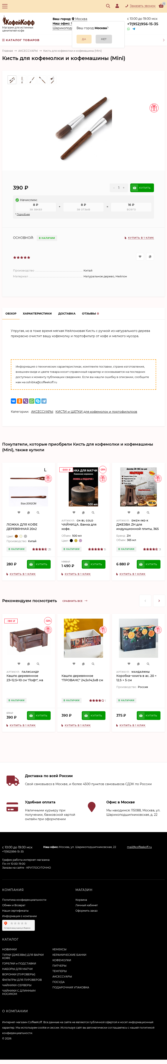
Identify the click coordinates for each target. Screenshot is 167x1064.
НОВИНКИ (9, 949)
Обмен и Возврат (13, 905)
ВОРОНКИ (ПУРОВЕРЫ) (18, 974)
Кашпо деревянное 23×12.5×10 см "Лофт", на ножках (25, 680)
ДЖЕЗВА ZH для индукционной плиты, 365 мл (137, 529)
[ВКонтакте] (13, 401)
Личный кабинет (86, 905)
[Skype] (37, 401)
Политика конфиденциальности (24, 899)
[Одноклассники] (19, 401)
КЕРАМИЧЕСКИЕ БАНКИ (69, 954)
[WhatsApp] (31, 401)
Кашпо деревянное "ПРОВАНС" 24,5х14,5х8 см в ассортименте (82, 680)
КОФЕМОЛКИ (61, 960)
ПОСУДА (58, 982)
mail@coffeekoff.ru (139, 847)
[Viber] (25, 401)
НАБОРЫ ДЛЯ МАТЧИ (17, 969)
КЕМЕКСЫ (59, 949)
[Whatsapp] (128, 29)
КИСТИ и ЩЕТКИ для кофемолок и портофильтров (96, 412)
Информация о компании (19, 916)
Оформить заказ (86, 910)
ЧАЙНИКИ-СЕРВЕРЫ (17, 985)
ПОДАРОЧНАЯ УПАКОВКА (70, 987)
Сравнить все (72, 601)
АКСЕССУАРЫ (28, 50)
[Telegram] (133, 29)
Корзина (81, 899)
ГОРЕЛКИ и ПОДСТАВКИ (19, 963)
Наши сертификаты (15, 910)
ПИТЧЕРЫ (59, 965)
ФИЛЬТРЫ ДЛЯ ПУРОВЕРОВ (22, 979)
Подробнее (23, 214)
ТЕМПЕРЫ (59, 971)
